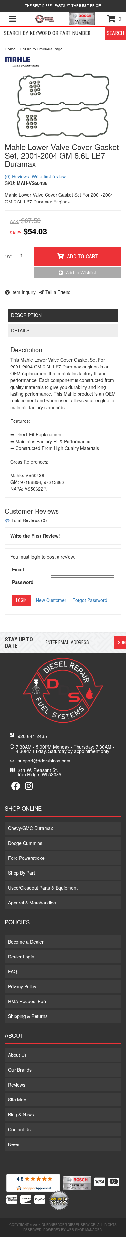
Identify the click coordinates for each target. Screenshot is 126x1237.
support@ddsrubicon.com (44, 760)
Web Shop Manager (84, 1229)
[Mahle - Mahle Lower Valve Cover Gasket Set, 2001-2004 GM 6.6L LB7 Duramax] (22, 61)
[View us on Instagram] (29, 787)
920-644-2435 (32, 736)
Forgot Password (89, 600)
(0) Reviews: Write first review (35, 176)
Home (10, 48)
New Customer (51, 600)
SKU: (10, 183)
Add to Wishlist (81, 272)
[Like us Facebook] (15, 787)
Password (23, 582)
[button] (63, 33)
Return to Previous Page (41, 48)
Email (18, 569)
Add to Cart (82, 256)
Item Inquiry (23, 292)
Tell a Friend (58, 292)
